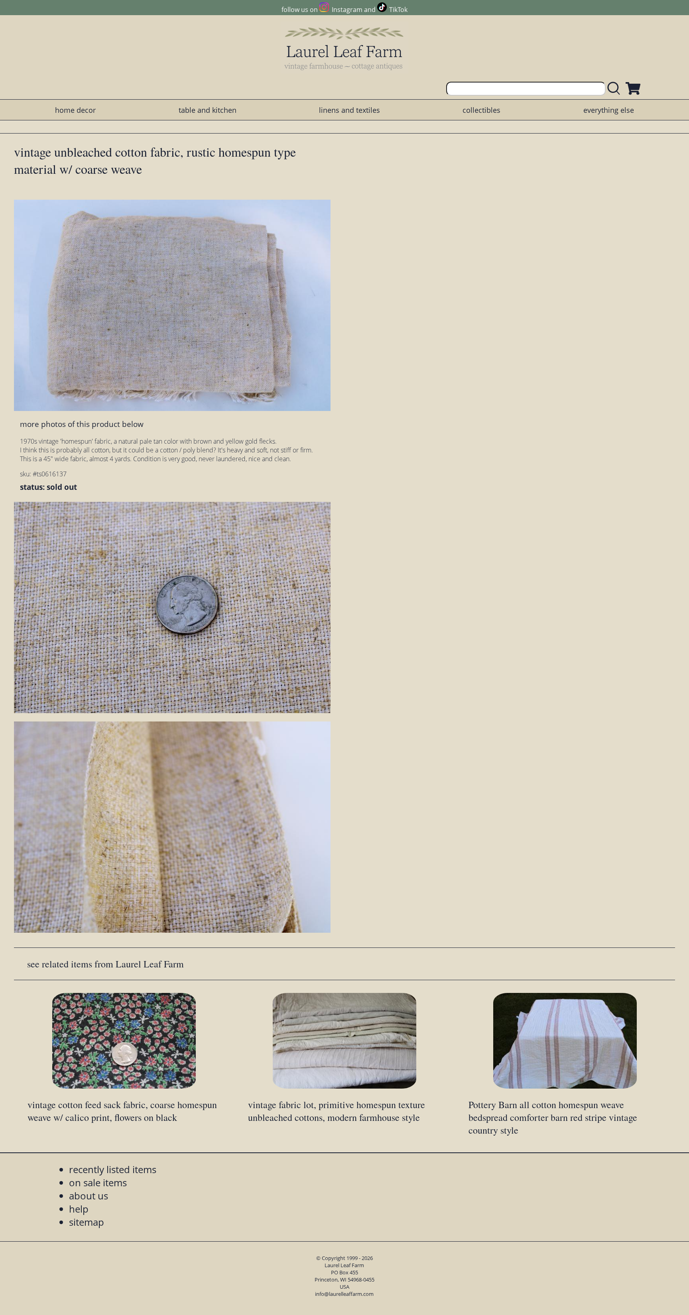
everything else (608, 110)
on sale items (98, 1182)
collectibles (481, 110)
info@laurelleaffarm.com (344, 1293)
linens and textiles (349, 110)
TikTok (398, 9)
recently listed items (112, 1169)
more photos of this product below (82, 424)
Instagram (347, 9)
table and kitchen (207, 110)
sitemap (86, 1222)
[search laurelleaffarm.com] (616, 89)
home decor (75, 110)
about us (88, 1195)
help (79, 1208)
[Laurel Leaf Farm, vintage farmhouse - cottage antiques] (344, 48)
